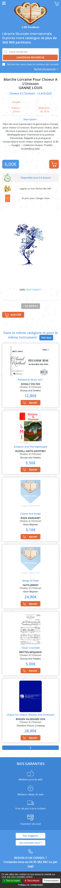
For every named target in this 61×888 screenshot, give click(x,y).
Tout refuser (33, 880)
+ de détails (30, 306)
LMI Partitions (30, 27)
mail (30, 866)
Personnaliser (51, 880)
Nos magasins (30, 835)
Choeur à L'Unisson (22, 93)
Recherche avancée (45, 69)
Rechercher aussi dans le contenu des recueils (33, 64)
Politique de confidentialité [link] (30, 885)
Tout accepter (12, 880)
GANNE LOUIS (30, 88)
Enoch (16, 111)
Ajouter (54, 164)
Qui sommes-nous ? (30, 842)
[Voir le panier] (56, 3)
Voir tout (46, 337)
